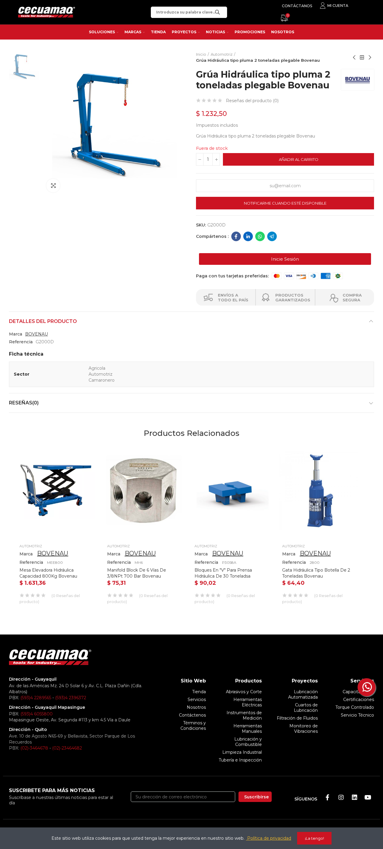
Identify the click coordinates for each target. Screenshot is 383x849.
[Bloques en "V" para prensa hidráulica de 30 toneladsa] (231, 490)
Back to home (362, 58)
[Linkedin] (355, 797)
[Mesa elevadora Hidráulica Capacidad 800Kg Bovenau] (55, 490)
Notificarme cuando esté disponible (285, 203)
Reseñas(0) (24, 403)
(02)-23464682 (67, 748)
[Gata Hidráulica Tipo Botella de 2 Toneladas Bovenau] (318, 490)
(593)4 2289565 (35, 697)
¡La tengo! (314, 838)
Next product (369, 58)
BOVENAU (36, 334)
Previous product (354, 58)
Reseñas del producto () (252, 101)
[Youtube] (368, 797)
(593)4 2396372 (70, 697)
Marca (15, 334)
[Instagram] (341, 797)
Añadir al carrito (298, 159)
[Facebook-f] (328, 797)
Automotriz (30, 546)
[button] (285, 259)
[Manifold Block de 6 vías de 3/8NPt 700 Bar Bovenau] (143, 490)
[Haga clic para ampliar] (53, 185)
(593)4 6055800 (36, 714)
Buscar (217, 12)
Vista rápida (80, 452)
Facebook (236, 236)
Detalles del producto (43, 321)
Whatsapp (260, 236)
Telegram (272, 236)
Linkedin (248, 236)
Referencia (21, 342)
